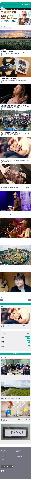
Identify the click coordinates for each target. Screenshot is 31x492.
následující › (29, 300)
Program (22, 4)
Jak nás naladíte (18, 450)
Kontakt (17, 455)
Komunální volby (3, 451)
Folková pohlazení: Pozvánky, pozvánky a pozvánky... (10, 293)
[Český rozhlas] (3, 1)
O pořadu (2, 306)
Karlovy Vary (28, 337)
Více (27, 9)
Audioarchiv (26, 4)
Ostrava (28, 341)
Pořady (12, 9)
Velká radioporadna (4, 375)
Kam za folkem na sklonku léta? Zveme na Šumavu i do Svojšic (11, 132)
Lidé (24, 9)
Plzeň (29, 342)
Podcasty (2, 460)
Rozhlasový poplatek (19, 456)
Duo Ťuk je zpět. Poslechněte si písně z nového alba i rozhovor (11, 186)
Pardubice (28, 333)
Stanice (2, 452)
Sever (29, 345)
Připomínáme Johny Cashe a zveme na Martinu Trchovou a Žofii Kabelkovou (14, 105)
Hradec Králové (27, 336)
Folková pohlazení (4, 324)
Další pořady (3, 357)
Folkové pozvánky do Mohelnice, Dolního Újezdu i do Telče (11, 159)
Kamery (29, 4)
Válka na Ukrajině (3, 450)
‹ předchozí (1, 300)
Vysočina (28, 346)
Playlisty (20, 9)
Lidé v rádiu (17, 452)
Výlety (2, 397)
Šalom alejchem (3, 418)
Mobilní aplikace (3, 461)
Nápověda (17, 451)
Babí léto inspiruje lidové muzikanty (7, 51)
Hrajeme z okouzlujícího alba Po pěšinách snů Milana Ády (10, 78)
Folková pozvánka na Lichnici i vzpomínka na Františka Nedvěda (11, 266)
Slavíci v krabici (3, 440)
